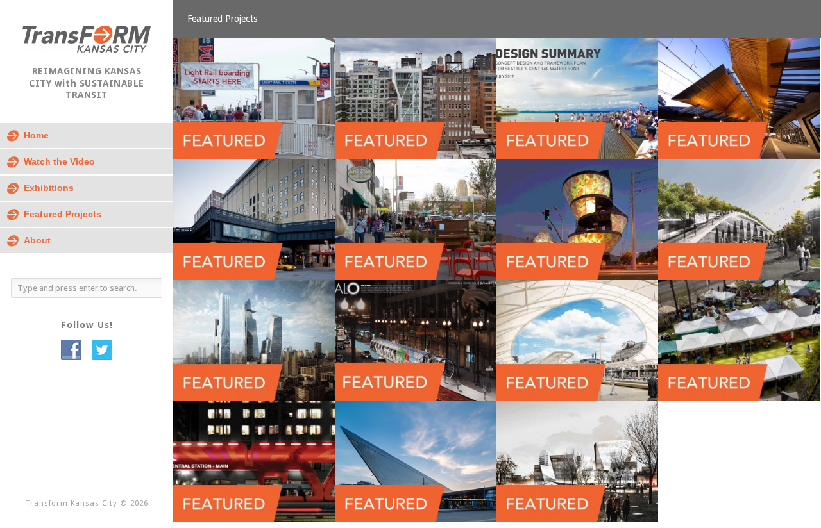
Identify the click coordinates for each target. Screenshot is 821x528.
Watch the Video (59, 161)
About (37, 240)
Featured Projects (62, 214)
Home (36, 135)
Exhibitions (49, 188)
